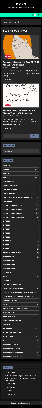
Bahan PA (8, 56)
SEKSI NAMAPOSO (9, 316)
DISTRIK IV (6, 229)
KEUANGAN (7, 273)
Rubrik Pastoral (8, 312)
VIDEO (5, 340)
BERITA (5, 177)
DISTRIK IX (6, 233)
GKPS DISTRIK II (8, 261)
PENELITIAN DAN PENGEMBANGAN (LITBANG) (19, 292)
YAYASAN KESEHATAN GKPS (13, 352)
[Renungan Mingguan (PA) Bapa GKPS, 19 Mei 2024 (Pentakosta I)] (21, 47)
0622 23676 (11, 384)
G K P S (21, 4)
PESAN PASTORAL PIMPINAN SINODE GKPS (18, 296)
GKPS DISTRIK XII (9, 269)
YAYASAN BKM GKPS (10, 344)
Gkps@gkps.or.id (13, 387)
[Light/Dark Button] (34, 15)
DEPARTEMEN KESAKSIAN (12, 205)
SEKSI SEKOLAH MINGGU (12, 320)
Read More (9, 80)
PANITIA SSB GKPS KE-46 (12, 284)
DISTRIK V (6, 237)
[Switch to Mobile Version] (21, 407)
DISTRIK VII (7, 241)
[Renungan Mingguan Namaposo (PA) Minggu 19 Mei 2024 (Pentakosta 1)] (21, 96)
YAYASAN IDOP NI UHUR (11, 348)
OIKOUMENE (7, 280)
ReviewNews (16, 403)
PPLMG (5, 304)
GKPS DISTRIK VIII (9, 265)
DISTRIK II (6, 221)
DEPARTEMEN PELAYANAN (12, 209)
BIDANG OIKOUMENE (10, 185)
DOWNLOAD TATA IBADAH (12, 253)
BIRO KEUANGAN (9, 193)
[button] (3, 15)
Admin (6, 67)
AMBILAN (6, 165)
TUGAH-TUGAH (8, 336)
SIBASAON (6, 324)
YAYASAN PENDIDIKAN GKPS (13, 356)
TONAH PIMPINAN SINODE (12, 332)
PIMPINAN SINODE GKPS (11, 300)
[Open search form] (38, 15)
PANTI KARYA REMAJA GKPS (13, 288)
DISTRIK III (6, 225)
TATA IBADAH (7, 328)
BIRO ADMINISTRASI (10, 189)
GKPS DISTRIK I (8, 257)
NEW (5, 277)
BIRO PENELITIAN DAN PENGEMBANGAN (17, 197)
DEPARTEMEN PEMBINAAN (12, 213)
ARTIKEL (6, 169)
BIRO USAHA (7, 201)
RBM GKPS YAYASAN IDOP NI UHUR (15, 308)
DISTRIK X (6, 245)
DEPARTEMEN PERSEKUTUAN (13, 217)
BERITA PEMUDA (8, 181)
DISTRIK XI (6, 249)
